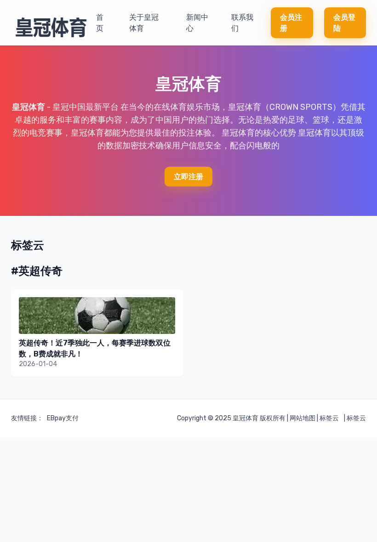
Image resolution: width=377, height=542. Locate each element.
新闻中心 (197, 23)
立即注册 (188, 176)
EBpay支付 (63, 418)
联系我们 (242, 23)
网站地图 (302, 418)
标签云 (329, 418)
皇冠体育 (28, 107)
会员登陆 (344, 23)
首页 (99, 23)
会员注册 (291, 23)
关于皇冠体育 (144, 23)
